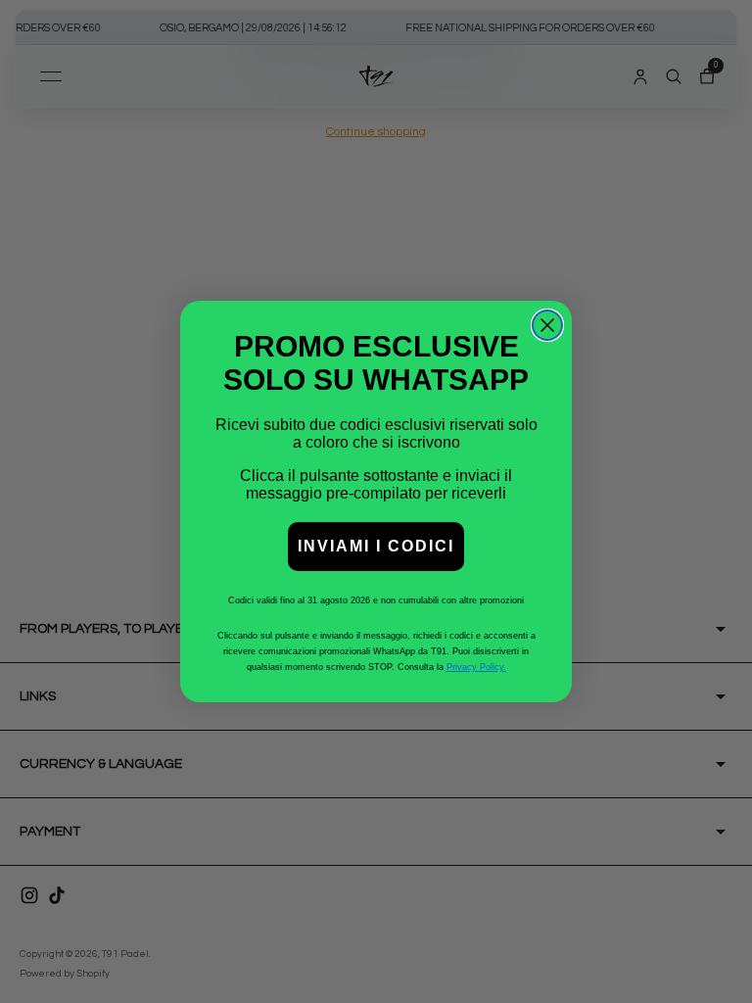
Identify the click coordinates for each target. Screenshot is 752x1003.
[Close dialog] (547, 325)
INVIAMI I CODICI (376, 546)
